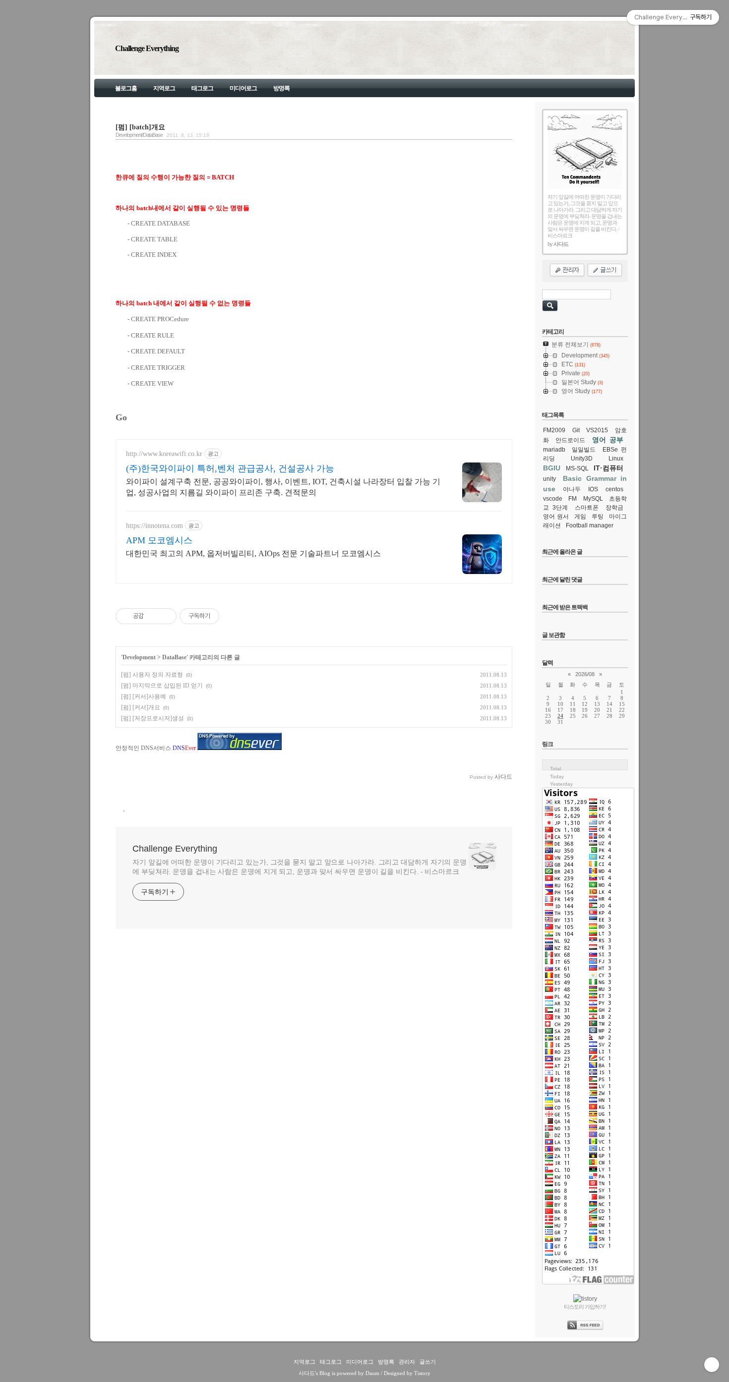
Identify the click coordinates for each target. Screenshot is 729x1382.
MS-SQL (577, 468)
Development (139, 657)
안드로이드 (570, 440)
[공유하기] (153, 616)
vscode (552, 498)
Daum (372, 1373)
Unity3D (582, 458)
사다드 (307, 1373)
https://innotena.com (154, 525)
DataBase (174, 657)
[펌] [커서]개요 (140, 707)
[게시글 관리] (165, 616)
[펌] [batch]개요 (140, 127)
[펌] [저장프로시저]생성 (152, 718)
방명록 (281, 88)
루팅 (598, 516)
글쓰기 (428, 1362)
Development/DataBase (139, 135)
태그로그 (202, 88)
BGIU (551, 468)
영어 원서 (556, 516)
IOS (593, 489)
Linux (615, 458)
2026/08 (585, 674)
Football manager (589, 525)
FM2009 (554, 430)
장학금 (614, 507)
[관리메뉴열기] (711, 1364)
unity (549, 478)
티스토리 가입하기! (585, 1307)
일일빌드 (584, 449)
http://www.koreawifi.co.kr (164, 454)
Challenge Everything (147, 48)
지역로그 (164, 88)
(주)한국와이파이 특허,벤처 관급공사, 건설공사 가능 (230, 468)
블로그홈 (126, 88)
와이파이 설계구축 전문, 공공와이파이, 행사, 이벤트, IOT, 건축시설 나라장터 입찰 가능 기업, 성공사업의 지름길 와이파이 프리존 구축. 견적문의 (283, 487)
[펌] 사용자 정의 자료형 (152, 674)
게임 (580, 516)
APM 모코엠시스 (159, 540)
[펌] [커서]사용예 (143, 696)
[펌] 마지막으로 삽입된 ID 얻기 (162, 685)
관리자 (407, 1362)
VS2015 (597, 430)
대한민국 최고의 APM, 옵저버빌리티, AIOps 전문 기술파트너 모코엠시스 (253, 553)
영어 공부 (607, 440)
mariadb (554, 449)
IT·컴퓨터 (608, 468)
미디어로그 (243, 88)
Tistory (422, 1373)
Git (576, 430)
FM (572, 498)
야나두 (572, 489)
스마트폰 (587, 507)
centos (614, 489)
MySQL (593, 498)
